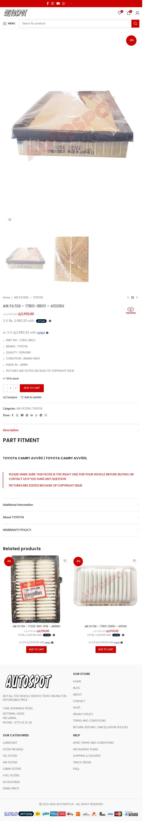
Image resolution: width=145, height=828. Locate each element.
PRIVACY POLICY (83, 714)
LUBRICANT (10, 743)
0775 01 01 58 (23, 722)
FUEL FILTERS (11, 775)
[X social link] (17, 415)
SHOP (76, 707)
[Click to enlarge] (10, 219)
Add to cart (32, 388)
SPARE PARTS (11, 788)
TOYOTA (38, 297)
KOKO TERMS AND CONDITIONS (93, 743)
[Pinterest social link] (27, 415)
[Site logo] (15, 13)
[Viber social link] (45, 415)
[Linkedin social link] (31, 415)
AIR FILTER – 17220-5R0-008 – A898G (36, 626)
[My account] (137, 13)
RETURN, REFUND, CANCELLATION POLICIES (100, 727)
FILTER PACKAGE (13, 749)
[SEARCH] (135, 24)
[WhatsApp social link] (63, 3)
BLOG (76, 688)
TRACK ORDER (82, 762)
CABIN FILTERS (12, 769)
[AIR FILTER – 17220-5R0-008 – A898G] (36, 589)
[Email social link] (22, 415)
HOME (77, 681)
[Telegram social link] (41, 415)
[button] (36, 649)
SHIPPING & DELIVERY (85, 3)
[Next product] (137, 297)
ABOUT (77, 694)
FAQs (76, 769)
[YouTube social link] (58, 3)
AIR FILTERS (21, 297)
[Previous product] (128, 297)
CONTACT (79, 701)
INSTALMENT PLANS (85, 749)
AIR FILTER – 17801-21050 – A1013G (106, 626)
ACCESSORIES (11, 782)
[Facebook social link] (48, 3)
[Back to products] (132, 297)
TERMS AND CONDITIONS (89, 721)
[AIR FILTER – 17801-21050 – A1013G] (106, 589)
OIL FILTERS (10, 756)
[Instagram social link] (52, 3)
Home (6, 297)
